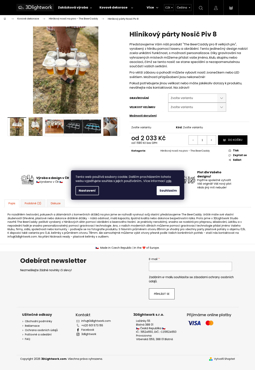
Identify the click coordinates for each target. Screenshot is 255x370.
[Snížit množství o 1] (193, 140)
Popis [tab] (11, 203)
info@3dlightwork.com (22, 236)
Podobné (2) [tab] (33, 203)
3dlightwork (88, 334)
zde (168, 181)
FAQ (27, 339)
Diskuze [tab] (56, 203)
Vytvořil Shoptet (224, 359)
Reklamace (32, 326)
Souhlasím (168, 190)
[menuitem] (74, 7)
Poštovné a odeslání (38, 334)
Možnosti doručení (143, 116)
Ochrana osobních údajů (41, 330)
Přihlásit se (161, 294)
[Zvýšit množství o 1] (211, 140)
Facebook (87, 330)
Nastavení (87, 190)
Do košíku (235, 140)
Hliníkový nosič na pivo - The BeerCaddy (185, 150)
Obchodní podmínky (38, 321)
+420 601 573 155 (92, 325)
